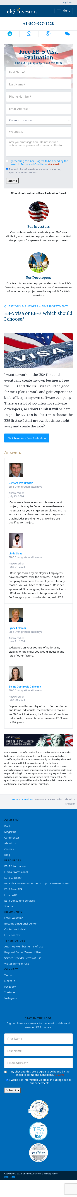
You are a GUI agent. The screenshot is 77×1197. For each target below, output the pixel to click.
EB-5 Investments (55, 306)
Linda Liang (16, 553)
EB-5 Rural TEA (13, 889)
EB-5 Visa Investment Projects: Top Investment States (37, 883)
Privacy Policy (50, 1173)
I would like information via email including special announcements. (35, 171)
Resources (12, 860)
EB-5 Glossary (12, 877)
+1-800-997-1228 (38, 23)
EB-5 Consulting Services (19, 900)
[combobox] (38, 120)
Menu (66, 11)
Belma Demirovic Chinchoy (25, 686)
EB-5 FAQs (10, 895)
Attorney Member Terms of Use (23, 946)
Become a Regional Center (20, 923)
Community (13, 912)
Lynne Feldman (18, 628)
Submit (12, 181)
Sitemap (9, 906)
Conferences (12, 837)
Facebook (10, 986)
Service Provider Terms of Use (22, 958)
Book (7, 826)
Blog (7, 854)
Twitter (8, 975)
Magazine (10, 832)
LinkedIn (9, 981)
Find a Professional (16, 872)
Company (11, 820)
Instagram (10, 998)
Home (14, 799)
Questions (27, 799)
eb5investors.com (32, 1173)
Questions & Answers (21, 306)
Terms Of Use (14, 940)
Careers (9, 849)
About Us (10, 843)
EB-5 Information (15, 866)
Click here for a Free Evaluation (27, 438)
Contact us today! (15, 929)
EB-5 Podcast (12, 935)
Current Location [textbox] (20, 120)
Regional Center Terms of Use (22, 952)
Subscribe (12, 1090)
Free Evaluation (13, 918)
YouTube (9, 992)
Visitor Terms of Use (16, 963)
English (66, 2)
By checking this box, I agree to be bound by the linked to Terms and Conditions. (39, 162)
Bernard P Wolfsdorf (21, 483)
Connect (11, 969)
